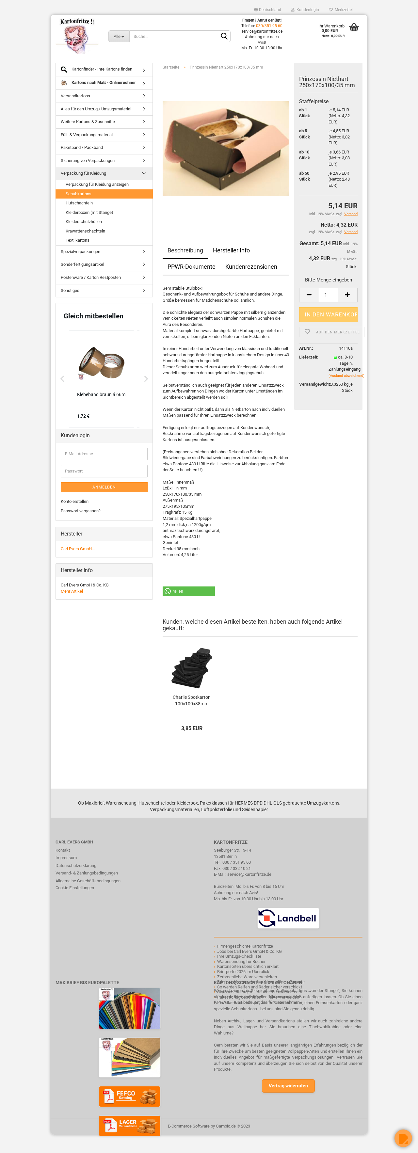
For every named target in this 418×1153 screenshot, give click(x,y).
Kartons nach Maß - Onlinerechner (103, 82)
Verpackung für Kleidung (83, 173)
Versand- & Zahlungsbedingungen (87, 873)
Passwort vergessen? (81, 510)
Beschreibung (185, 250)
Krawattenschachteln (85, 231)
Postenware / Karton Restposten (91, 277)
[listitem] (101, 378)
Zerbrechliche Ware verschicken (247, 976)
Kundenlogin (307, 10)
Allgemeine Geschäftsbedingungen (88, 880)
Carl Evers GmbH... (78, 548)
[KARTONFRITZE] (77, 36)
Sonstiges (70, 290)
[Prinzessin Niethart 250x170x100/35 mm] (226, 148)
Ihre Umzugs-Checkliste (239, 956)
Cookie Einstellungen (75, 887)
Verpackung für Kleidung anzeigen (97, 184)
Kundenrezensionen (251, 266)
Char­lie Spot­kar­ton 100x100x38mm (192, 700)
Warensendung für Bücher (241, 961)
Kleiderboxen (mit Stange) (89, 212)
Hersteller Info (231, 250)
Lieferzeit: (308, 357)
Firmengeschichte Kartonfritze (245, 946)
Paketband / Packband (82, 147)
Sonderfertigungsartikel (82, 264)
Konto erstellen (74, 501)
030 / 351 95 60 (236, 862)
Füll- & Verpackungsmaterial (87, 134)
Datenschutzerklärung (76, 865)
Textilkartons (77, 240)
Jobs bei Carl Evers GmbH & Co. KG (249, 951)
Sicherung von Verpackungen (88, 160)
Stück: (352, 266)
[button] (189, 591)
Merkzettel (343, 10)
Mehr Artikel (72, 591)
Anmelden (104, 487)
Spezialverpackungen (80, 251)
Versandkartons (75, 95)
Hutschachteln (79, 202)
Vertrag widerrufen (288, 1085)
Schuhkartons (78, 193)
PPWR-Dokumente (192, 266)
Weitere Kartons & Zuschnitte (88, 121)
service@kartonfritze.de (249, 874)
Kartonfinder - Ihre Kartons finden (101, 69)
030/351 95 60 (269, 26)
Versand (351, 232)
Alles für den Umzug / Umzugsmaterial (96, 108)
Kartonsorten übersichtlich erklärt (248, 966)
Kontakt (63, 850)
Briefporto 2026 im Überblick (243, 971)
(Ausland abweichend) (346, 376)
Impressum (66, 857)
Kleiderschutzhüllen (84, 221)
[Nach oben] (18, 1143)
